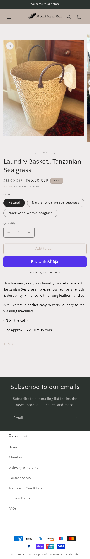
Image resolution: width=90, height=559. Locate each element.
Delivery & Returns (23, 468)
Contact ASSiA (20, 478)
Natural (14, 202)
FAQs (13, 508)
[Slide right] (55, 152)
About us (16, 457)
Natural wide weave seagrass (56, 202)
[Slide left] (35, 152)
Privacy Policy (19, 498)
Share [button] (12, 344)
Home (13, 447)
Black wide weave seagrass (30, 213)
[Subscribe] (76, 418)
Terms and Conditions (25, 488)
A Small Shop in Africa (37, 554)
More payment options (45, 272)
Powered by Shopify (66, 554)
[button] (9, 17)
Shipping (8, 186)
